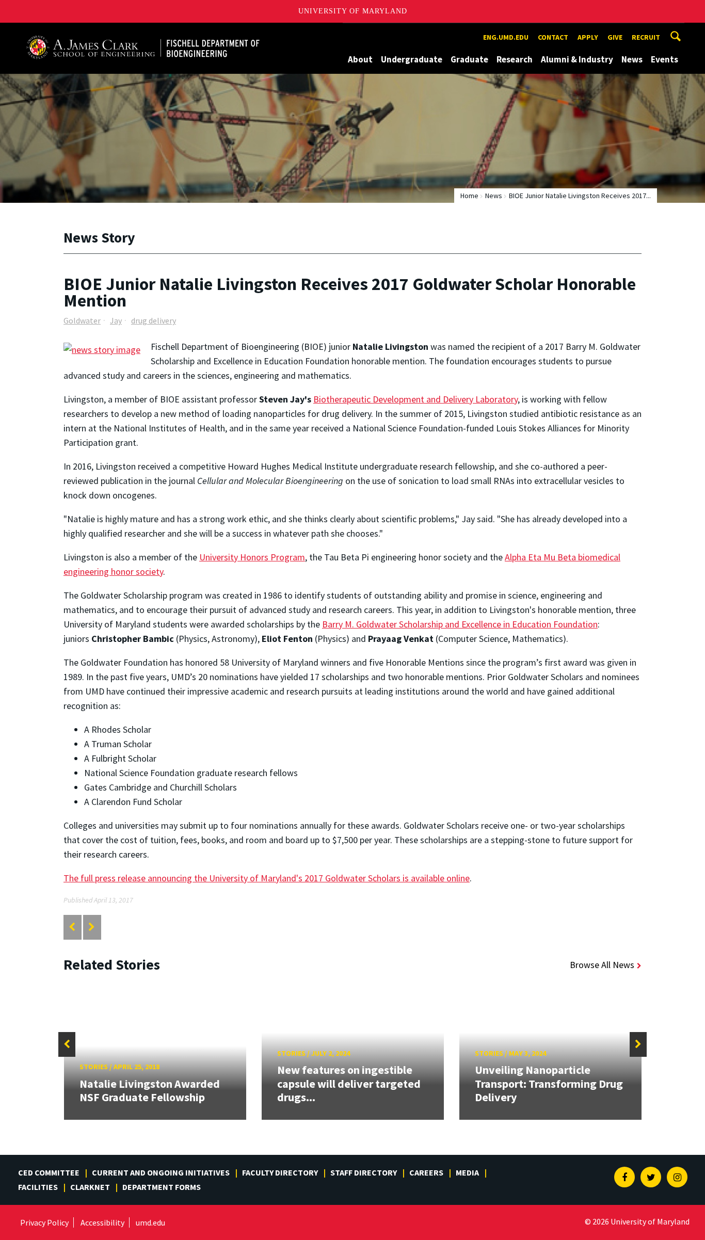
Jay (116, 320)
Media (467, 1172)
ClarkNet (90, 1187)
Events (664, 59)
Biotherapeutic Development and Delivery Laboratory (415, 399)
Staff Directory (363, 1172)
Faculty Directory (280, 1172)
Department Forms (161, 1187)
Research (514, 59)
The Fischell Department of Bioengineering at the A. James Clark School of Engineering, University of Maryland (143, 32)
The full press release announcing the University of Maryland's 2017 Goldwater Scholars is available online (266, 878)
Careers (426, 1172)
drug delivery (153, 320)
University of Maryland (352, 11)
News (632, 59)
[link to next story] (91, 927)
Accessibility (102, 1222)
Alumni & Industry (577, 59)
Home (469, 195)
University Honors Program (252, 557)
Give (614, 37)
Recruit (646, 37)
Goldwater (82, 320)
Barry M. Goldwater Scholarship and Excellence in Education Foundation (460, 624)
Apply (588, 37)
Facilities (38, 1187)
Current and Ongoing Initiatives (161, 1172)
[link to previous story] (72, 927)
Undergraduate (411, 59)
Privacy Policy (44, 1222)
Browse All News (602, 965)
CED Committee (48, 1172)
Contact (553, 37)
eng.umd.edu (505, 37)
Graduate (469, 59)
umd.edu (150, 1222)
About (360, 59)
